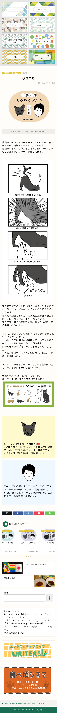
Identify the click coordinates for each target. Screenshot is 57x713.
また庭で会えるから (14, 632)
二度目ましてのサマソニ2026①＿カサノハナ (27, 620)
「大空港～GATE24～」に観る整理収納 (23, 623)
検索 (6, 592)
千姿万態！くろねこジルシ (11, 73)
